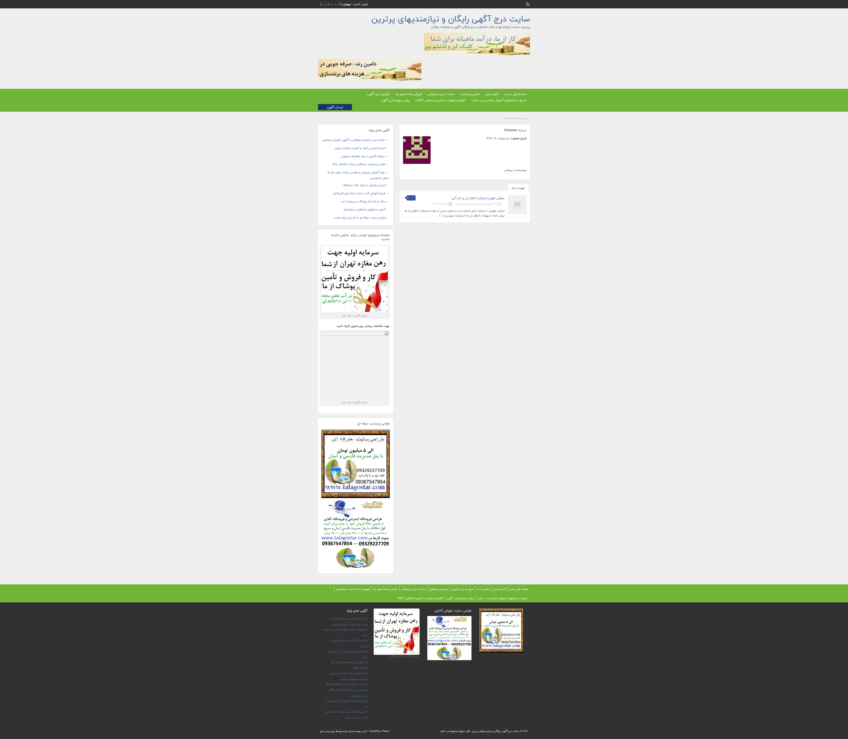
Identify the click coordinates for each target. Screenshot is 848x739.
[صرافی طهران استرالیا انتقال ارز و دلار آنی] (517, 213)
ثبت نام (334, 4)
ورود (324, 4)
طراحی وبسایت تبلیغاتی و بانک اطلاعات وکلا (358, 164)
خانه (527, 118)
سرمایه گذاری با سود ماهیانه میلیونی (363, 156)
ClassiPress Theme (379, 731)
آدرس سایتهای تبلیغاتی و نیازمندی (364, 209)
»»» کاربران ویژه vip (488, 204)
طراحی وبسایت (470, 94)
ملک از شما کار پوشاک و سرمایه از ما (363, 201)
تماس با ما (483, 589)
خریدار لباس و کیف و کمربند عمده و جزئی (360, 148)
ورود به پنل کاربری (462, 589)
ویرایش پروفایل (439, 589)
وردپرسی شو (327, 731)
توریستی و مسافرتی (466, 204)
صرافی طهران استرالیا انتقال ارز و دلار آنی (478, 198)
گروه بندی (492, 94)
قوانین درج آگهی (378, 94)
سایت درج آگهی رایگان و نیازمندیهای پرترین (450, 18)
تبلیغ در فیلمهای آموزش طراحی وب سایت (498, 100)
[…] (441, 215)
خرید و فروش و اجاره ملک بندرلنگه (364, 185)
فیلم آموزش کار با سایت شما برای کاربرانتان (359, 193)
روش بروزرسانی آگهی (395, 100)
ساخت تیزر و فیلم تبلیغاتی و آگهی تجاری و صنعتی (353, 139)
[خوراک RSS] (528, 3)
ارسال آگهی (335, 107)
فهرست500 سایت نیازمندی (352, 589)
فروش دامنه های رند (408, 94)
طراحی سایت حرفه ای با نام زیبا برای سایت (359, 217)
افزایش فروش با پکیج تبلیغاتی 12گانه (440, 100)
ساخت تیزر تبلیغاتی (441, 94)
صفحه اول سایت (515, 94)
